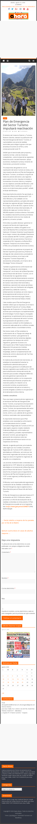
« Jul (3, 693)
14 (22, 679)
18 (8, 682)
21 (22, 682)
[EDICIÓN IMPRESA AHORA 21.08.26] (18, 657)
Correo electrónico (8, 588)
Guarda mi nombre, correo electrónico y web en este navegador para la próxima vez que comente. (18, 612)
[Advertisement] (18, 39)
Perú (5, 118)
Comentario (6, 552)
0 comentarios (23, 131)
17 (3, 682)
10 (3, 679)
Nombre (5, 578)
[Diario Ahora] (4, 61)
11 (8, 679)
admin (15, 131)
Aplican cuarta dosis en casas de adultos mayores (17, 532)
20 (17, 682)
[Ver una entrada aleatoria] (33, 61)
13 (17, 679)
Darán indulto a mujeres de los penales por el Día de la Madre (18, 521)
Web (3, 599)
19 (13, 682)
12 (13, 679)
